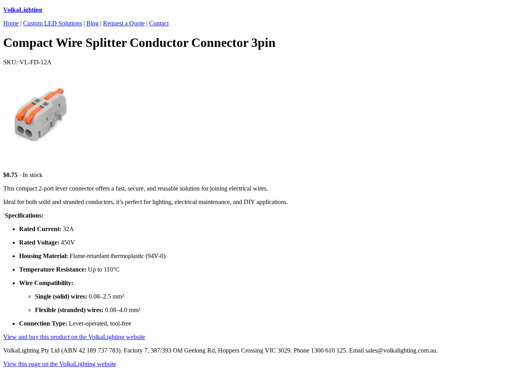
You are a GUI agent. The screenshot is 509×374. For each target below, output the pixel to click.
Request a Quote (124, 23)
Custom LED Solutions (52, 23)
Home (11, 23)
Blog (92, 23)
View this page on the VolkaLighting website (59, 364)
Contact (159, 23)
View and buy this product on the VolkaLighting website (74, 337)
